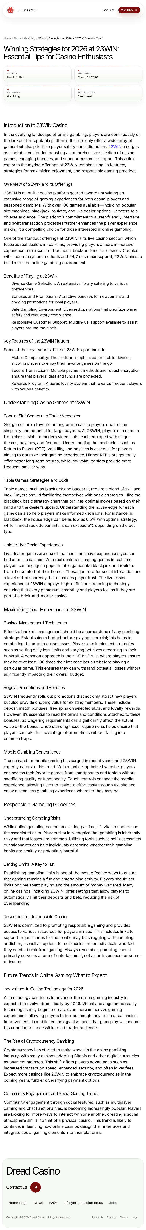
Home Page (18, 1203)
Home (7, 38)
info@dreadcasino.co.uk (83, 1203)
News (17, 38)
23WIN (114, 146)
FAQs (53, 1203)
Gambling (29, 38)
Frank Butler (15, 77)
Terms (124, 1217)
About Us (97, 1217)
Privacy (111, 1217)
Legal (134, 1217)
